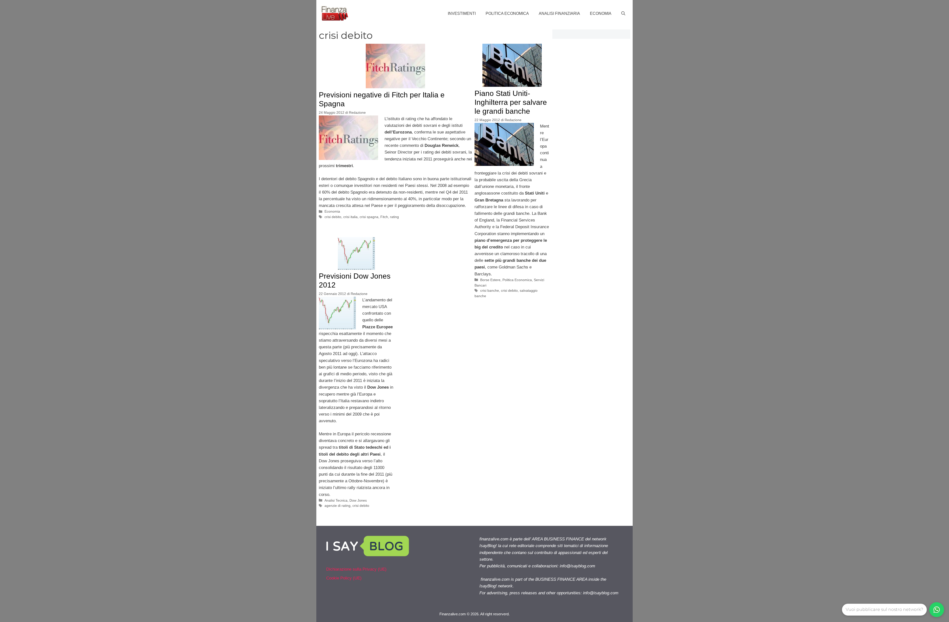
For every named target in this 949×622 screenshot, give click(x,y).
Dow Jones (358, 500)
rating (394, 217)
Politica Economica (507, 13)
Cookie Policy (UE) (344, 578)
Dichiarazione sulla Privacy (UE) (356, 569)
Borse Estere (490, 280)
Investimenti (462, 13)
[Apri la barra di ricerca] (623, 13)
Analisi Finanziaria (559, 13)
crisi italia (350, 217)
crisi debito (332, 217)
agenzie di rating (337, 506)
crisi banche (489, 290)
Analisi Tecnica (335, 500)
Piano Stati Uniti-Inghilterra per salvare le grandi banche (510, 102)
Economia (600, 13)
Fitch (384, 217)
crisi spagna (369, 217)
